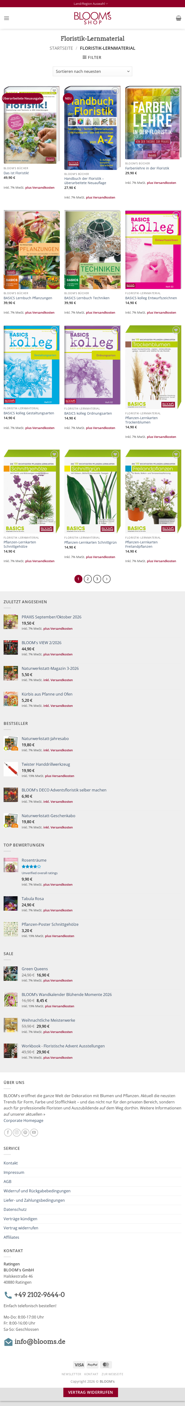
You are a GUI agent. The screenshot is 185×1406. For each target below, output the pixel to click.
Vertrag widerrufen (21, 1228)
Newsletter (71, 1374)
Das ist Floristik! (16, 173)
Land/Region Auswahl (89, 3)
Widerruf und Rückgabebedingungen (37, 1191)
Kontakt (11, 1163)
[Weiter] (107, 579)
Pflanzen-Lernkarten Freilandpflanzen (141, 544)
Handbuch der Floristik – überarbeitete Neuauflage (85, 180)
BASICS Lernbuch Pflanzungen (28, 298)
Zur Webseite (112, 1374)
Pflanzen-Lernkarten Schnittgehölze (20, 544)
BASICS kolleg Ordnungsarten (88, 413)
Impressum (14, 1172)
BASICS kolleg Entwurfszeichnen (151, 298)
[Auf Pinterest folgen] (25, 1133)
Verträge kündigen (20, 1218)
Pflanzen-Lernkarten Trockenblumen (141, 420)
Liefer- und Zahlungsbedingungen (34, 1200)
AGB (7, 1181)
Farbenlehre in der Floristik (147, 168)
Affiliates (11, 1237)
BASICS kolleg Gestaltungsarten (29, 413)
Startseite (61, 48)
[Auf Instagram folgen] (17, 1133)
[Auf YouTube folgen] (34, 1133)
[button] (6, 18)
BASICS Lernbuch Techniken (87, 298)
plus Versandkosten (39, 187)
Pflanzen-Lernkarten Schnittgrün (90, 542)
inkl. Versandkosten (58, 680)
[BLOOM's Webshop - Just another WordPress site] (93, 18)
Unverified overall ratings (40, 873)
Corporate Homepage (23, 1120)
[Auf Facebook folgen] (8, 1133)
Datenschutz (15, 1209)
